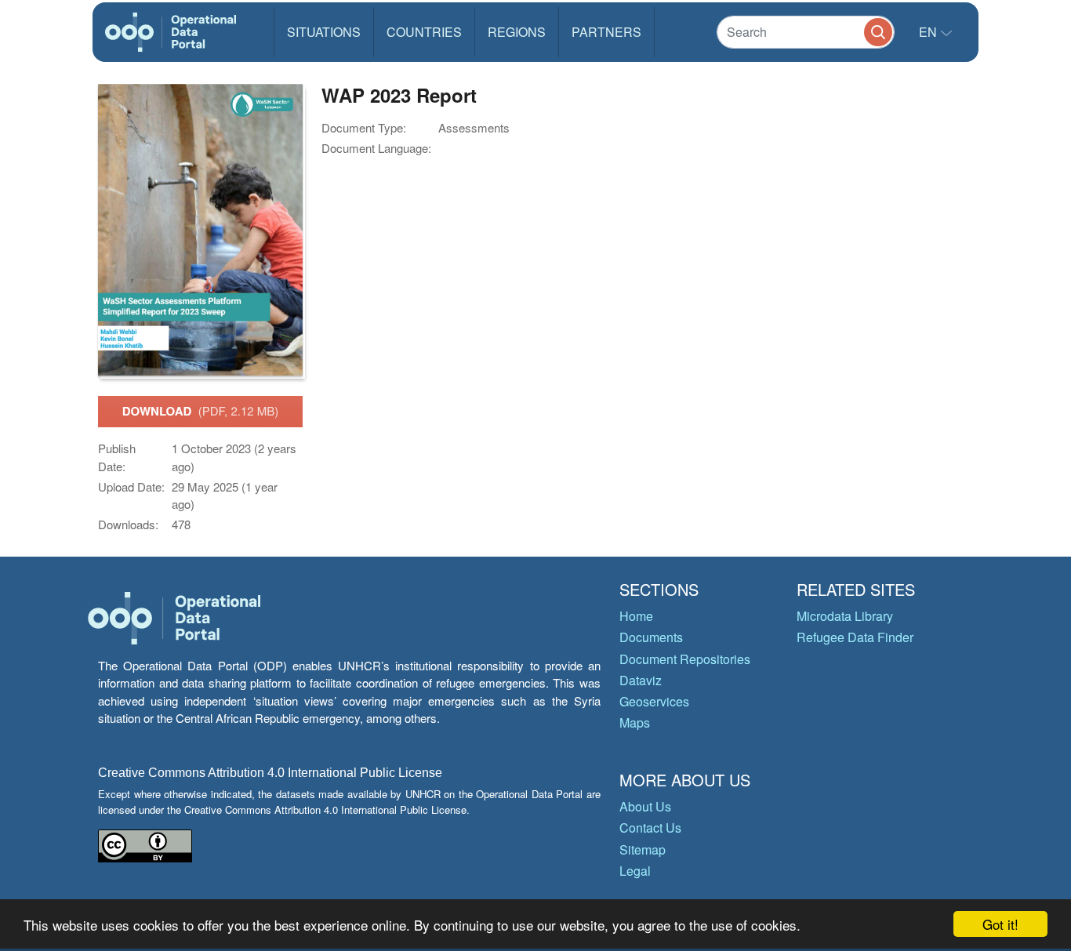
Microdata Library (845, 616)
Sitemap (642, 849)
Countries (424, 32)
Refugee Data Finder (855, 637)
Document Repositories (684, 659)
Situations (324, 32)
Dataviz (640, 680)
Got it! (1000, 924)
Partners (606, 32)
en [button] (929, 32)
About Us (645, 806)
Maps (634, 722)
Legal (635, 871)
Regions (517, 32)
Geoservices (654, 701)
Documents (651, 637)
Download (200, 410)
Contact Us (650, 828)
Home (636, 616)
